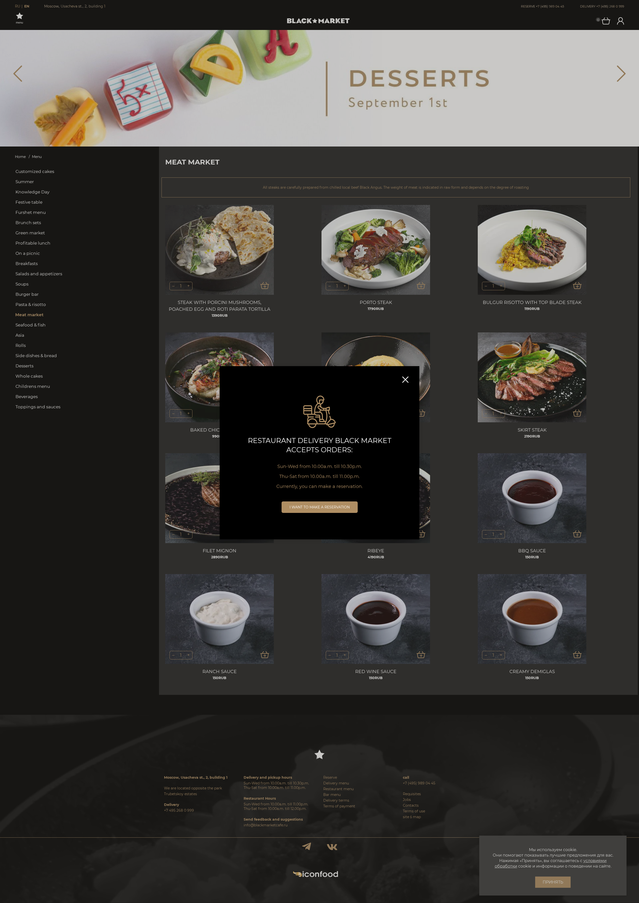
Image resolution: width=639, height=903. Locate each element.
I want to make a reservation (320, 507)
